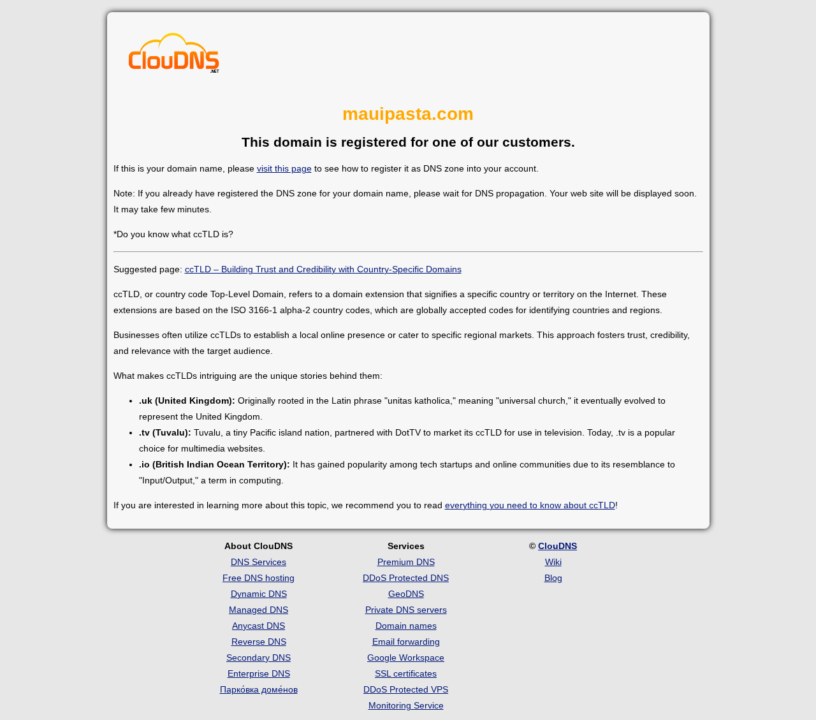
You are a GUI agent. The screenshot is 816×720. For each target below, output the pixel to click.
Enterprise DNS (259, 673)
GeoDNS (406, 594)
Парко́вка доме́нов (259, 689)
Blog (553, 578)
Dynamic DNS (259, 594)
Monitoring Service (406, 705)
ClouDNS (557, 546)
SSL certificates (406, 673)
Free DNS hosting (258, 578)
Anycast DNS (258, 626)
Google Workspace (405, 657)
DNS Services (258, 562)
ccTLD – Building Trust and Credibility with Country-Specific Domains (323, 269)
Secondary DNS (258, 657)
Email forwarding (406, 641)
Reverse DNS (258, 641)
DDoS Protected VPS (405, 689)
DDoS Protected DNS (406, 578)
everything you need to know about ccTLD (530, 505)
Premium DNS (406, 562)
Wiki (553, 562)
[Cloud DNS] (174, 56)
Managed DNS (258, 610)
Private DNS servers (406, 610)
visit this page (284, 168)
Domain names (406, 626)
